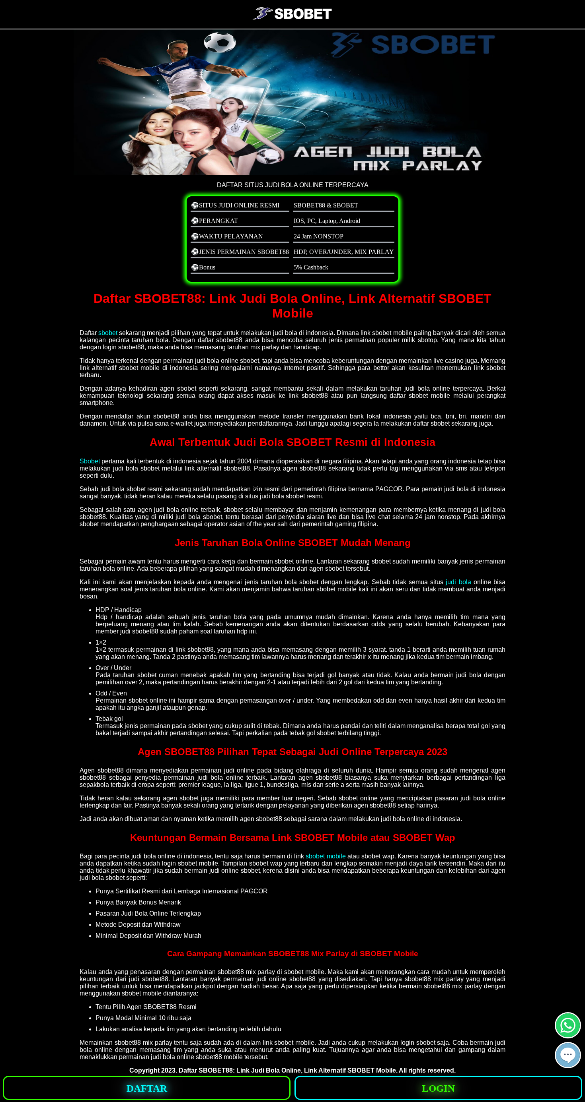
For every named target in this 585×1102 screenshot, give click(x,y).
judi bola (458, 582)
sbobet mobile (325, 856)
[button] (568, 1055)
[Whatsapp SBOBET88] (568, 1035)
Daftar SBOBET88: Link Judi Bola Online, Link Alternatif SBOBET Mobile (287, 1070)
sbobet (107, 332)
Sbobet (90, 461)
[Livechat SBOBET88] (568, 1064)
